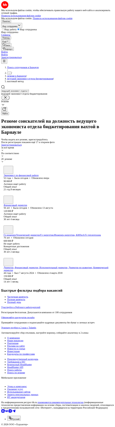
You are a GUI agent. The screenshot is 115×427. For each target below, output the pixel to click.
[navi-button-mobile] (4, 61)
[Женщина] (8, 170)
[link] (6, 45)
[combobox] (15, 91)
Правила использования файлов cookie (52, 18)
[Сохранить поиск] (4, 109)
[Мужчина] (8, 229)
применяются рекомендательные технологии (61, 402)
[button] (4, 52)
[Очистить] (5, 97)
